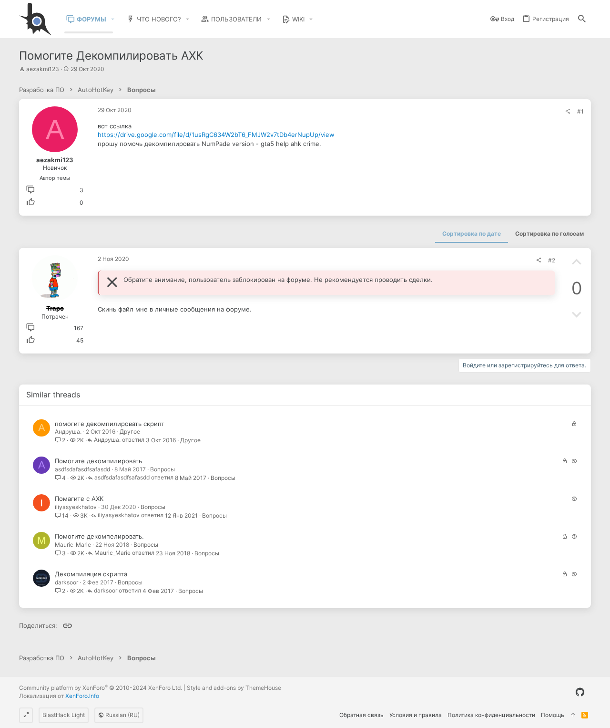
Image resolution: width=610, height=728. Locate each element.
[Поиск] (582, 19)
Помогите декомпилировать (98, 461)
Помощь (552, 714)
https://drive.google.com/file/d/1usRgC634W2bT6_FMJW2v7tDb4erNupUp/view (216, 134)
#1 (580, 111)
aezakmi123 (42, 69)
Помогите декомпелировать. (99, 536)
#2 (551, 260)
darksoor (66, 582)
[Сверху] (573, 715)
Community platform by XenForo (100, 687)
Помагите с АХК (79, 498)
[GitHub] (580, 692)
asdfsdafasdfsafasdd (82, 469)
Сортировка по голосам (549, 233)
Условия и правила (415, 714)
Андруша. (68, 431)
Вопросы (162, 469)
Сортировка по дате (471, 233)
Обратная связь (361, 714)
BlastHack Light (63, 714)
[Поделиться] (567, 111)
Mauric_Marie (73, 544)
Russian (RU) (122, 714)
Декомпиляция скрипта (91, 574)
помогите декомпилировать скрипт (109, 423)
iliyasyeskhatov (76, 506)
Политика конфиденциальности (491, 714)
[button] (113, 19)
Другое (130, 431)
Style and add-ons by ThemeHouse (234, 687)
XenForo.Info (82, 695)
